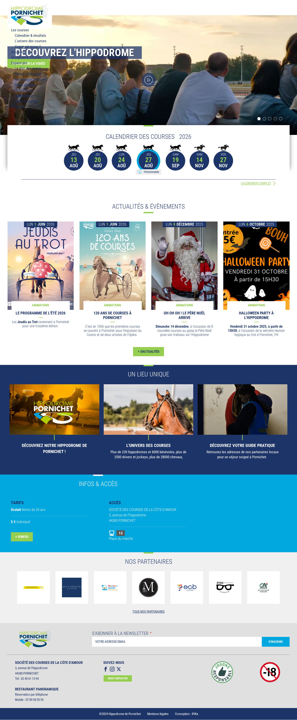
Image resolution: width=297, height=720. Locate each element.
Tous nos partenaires (148, 612)
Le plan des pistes (28, 68)
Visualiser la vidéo (149, 80)
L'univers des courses (30, 41)
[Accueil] (29, 14)
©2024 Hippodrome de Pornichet (120, 714)
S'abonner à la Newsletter (120, 633)
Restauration (24, 96)
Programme (151, 172)
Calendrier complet (256, 183)
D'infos (23, 537)
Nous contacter (26, 101)
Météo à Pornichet (28, 74)
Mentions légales (158, 714)
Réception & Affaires (26, 57)
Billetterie (18, 107)
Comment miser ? (28, 46)
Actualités (18, 52)
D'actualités (148, 351)
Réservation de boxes (30, 79)
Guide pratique (25, 85)
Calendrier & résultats (30, 35)
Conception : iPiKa (186, 714)
